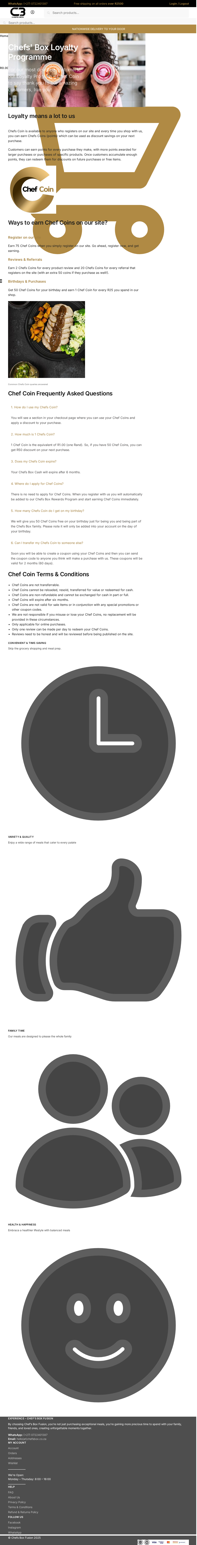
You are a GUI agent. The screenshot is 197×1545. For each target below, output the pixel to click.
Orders (12, 1453)
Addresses (15, 1458)
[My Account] (32, 13)
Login (173, 3)
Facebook (14, 1522)
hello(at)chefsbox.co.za (31, 1438)
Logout (184, 3)
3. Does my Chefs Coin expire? (33, 461)
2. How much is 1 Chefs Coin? (33, 434)
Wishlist (13, 1463)
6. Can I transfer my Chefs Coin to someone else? (47, 543)
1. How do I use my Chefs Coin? (34, 407)
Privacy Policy (17, 1502)
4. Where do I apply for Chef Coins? (37, 484)
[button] (77, 407)
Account (13, 1448)
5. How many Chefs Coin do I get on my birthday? (47, 511)
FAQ (10, 1492)
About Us (14, 1497)
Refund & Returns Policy (23, 1512)
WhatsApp (15, 1532)
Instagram (14, 1527)
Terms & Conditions (20, 1507)
